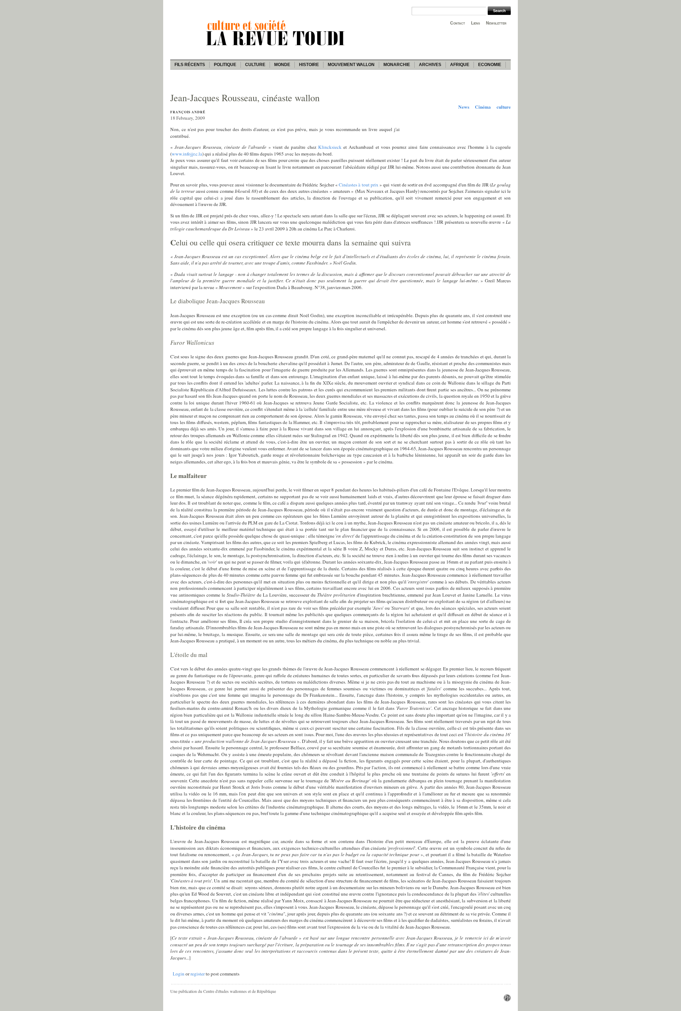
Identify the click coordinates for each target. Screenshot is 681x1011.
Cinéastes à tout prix (358, 184)
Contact (457, 23)
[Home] (276, 46)
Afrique (459, 64)
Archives (430, 64)
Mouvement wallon (351, 64)
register (197, 974)
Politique (225, 64)
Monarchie (396, 64)
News (463, 106)
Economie (489, 64)
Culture (255, 64)
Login (178, 974)
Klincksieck (330, 147)
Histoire (309, 64)
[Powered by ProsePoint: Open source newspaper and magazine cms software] (507, 999)
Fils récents (190, 64)
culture (504, 106)
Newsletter (496, 23)
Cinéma (483, 106)
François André (187, 112)
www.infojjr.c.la (187, 154)
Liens (475, 23)
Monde (282, 64)
